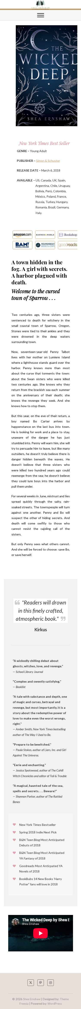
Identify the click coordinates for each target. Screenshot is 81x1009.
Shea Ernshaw (31, 999)
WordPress (55, 1003)
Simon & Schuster (48, 160)
